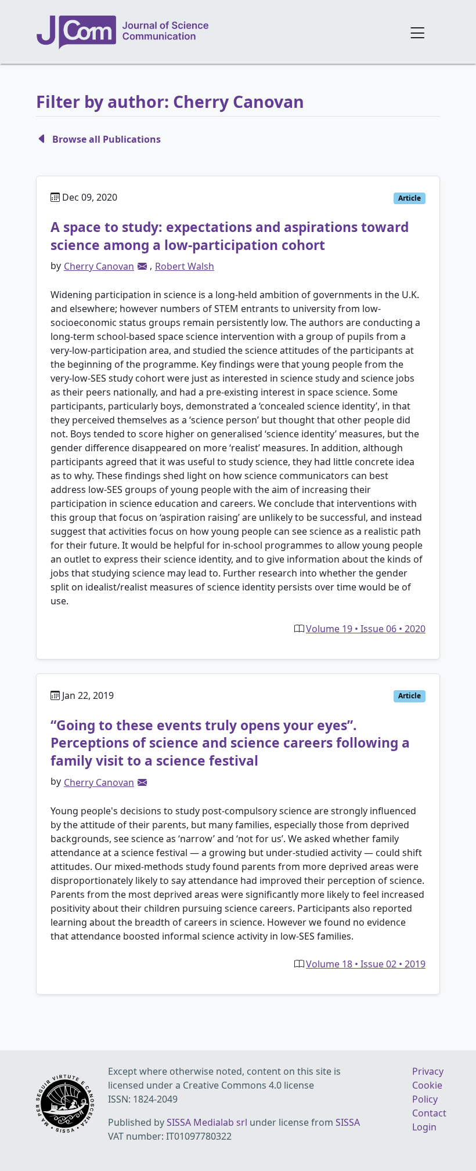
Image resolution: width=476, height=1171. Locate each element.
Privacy (427, 1071)
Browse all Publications (106, 139)
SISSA (348, 1122)
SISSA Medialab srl (207, 1122)
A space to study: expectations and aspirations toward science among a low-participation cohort (230, 236)
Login (424, 1127)
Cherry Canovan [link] (99, 266)
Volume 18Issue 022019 (365, 964)
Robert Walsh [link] (184, 266)
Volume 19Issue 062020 (365, 628)
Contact (429, 1113)
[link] (142, 266)
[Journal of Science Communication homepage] (215, 32)
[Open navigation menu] (417, 32)
